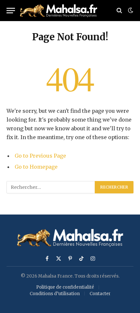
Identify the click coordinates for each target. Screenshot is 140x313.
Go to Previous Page (40, 155)
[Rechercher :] (51, 187)
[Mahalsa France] (60, 10)
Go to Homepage (36, 166)
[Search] (119, 10)
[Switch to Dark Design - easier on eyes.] (129, 10)
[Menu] (11, 10)
